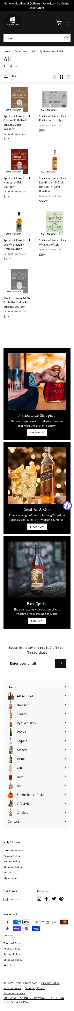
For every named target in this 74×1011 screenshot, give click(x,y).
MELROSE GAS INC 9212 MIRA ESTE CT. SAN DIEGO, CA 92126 (33, 1000)
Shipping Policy (12, 866)
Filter (14, 76)
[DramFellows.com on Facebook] (46, 899)
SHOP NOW (37, 432)
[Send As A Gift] (37, 475)
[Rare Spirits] (37, 569)
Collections (21, 51)
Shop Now (37, 620)
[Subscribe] (60, 663)
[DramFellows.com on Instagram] (39, 899)
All (33, 51)
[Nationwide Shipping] (37, 381)
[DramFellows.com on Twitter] (54, 899)
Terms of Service (13, 850)
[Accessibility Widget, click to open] (67, 505)
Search (7, 872)
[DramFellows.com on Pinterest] (61, 899)
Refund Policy (11, 861)
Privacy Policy (11, 855)
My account (10, 878)
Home (6, 51)
